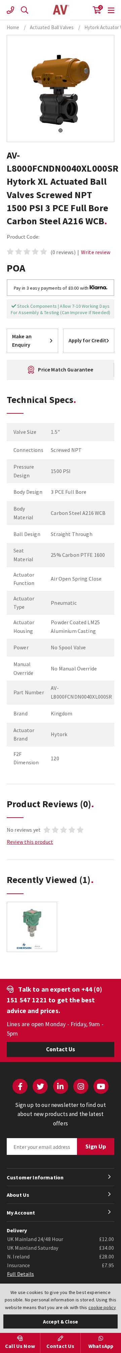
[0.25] (32, 927)
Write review (95, 252)
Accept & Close (60, 1321)
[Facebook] (20, 1086)
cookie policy (102, 1307)
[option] (32, 930)
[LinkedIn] (60, 1086)
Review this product (30, 841)
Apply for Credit (88, 340)
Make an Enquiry (22, 340)
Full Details (20, 1274)
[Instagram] (80, 1086)
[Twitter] (40, 1086)
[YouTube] (101, 1086)
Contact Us (60, 1049)
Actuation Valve (60, 10)
